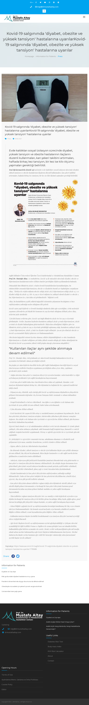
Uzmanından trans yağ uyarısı (12, 591)
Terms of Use (7, 675)
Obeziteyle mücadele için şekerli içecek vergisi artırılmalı (22, 586)
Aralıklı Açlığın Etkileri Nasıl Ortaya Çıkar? (60, 622)
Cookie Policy (7, 684)
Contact (51, 661)
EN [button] (31, 2)
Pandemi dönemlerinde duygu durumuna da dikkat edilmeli (23, 581)
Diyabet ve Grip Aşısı (9, 571)
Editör (4, 689)
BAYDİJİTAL (16, 702)
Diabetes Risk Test (55, 641)
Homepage (29, 56)
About (50, 656)
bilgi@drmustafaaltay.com (47, 7)
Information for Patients (46, 56)
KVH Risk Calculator (56, 651)
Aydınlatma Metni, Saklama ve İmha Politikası (20, 679)
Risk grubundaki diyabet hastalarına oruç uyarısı (18, 576)
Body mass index (54, 646)
